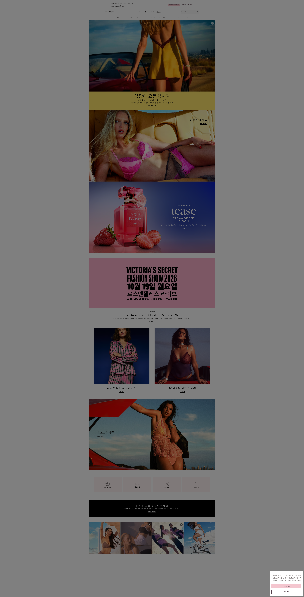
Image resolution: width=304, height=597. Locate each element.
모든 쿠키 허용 (286, 586)
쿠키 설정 (286, 591)
